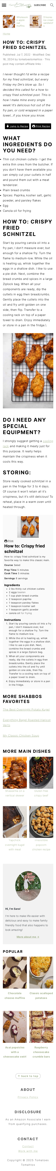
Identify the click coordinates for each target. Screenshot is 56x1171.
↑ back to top (28, 1076)
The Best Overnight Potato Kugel (26, 709)
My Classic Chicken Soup (21, 735)
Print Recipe (42, 126)
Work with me (28, 1151)
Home (6, 33)
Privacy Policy (28, 1097)
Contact (28, 1146)
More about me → (28, 936)
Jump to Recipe (18, 126)
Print (10, 540)
